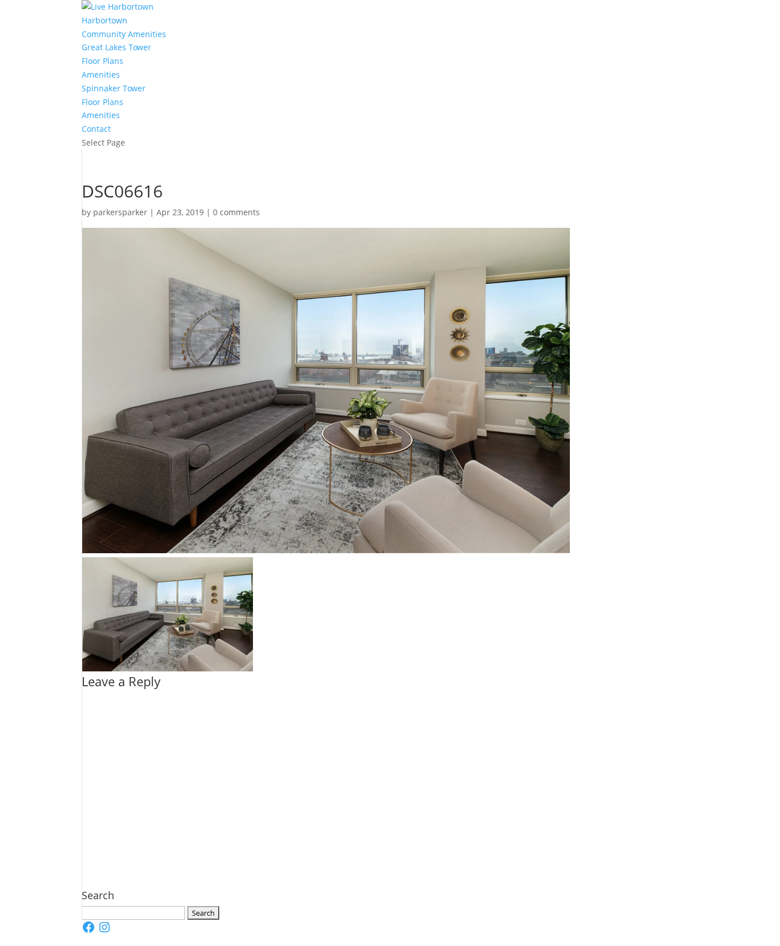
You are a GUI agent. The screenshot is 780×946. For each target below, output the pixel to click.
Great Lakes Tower (116, 47)
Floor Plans (102, 60)
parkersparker (120, 212)
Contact (96, 128)
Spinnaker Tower (114, 88)
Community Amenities (124, 34)
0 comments (236, 212)
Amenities (101, 74)
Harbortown (104, 20)
